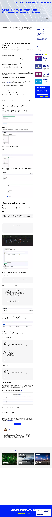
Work (38, 2)
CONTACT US (22, 513)
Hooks (38, 46)
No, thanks (47, 514)
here (21, 390)
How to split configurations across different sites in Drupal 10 (46, 73)
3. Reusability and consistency (41, 35)
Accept (41, 514)
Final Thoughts (38, 51)
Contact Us (47, 2)
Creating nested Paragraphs (41, 47)
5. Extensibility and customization (42, 38)
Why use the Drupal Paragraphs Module (42, 31)
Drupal (17, 2)
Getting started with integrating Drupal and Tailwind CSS (46, 80)
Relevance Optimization (30, 2)
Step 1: (38, 41)
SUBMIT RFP (30, 513)
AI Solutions (22, 2)
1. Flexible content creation (41, 32)
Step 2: (38, 43)
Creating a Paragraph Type (40, 40)
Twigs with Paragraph (40, 49)
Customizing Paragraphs (39, 45)
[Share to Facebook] (49, 18)
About (42, 2)
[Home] (5, 2)
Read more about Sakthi (10, 439)
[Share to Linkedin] (47, 18)
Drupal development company (12, 420)
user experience (8, 82)
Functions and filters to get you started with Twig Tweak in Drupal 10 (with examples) (46, 66)
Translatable (39, 50)
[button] (46, 18)
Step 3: (38, 44)
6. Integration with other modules (42, 39)
